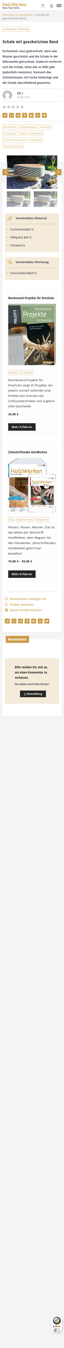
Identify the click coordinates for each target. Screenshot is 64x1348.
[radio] (4, 107)
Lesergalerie (25, 15)
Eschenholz (9, 133)
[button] (58, 172)
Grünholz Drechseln (14, 139)
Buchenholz (10, 126)
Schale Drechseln (13, 146)
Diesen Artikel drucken (26, 610)
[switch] (57, 1330)
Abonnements (25, 519)
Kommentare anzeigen (28, 599)
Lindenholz (36, 139)
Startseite (8, 15)
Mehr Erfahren (22, 427)
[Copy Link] (4, 115)
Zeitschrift (42, 519)
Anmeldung (34, 694)
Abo (11, 519)
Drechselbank (28, 126)
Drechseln (24, 29)
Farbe (23, 133)
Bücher (13, 372)
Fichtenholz (36, 133)
